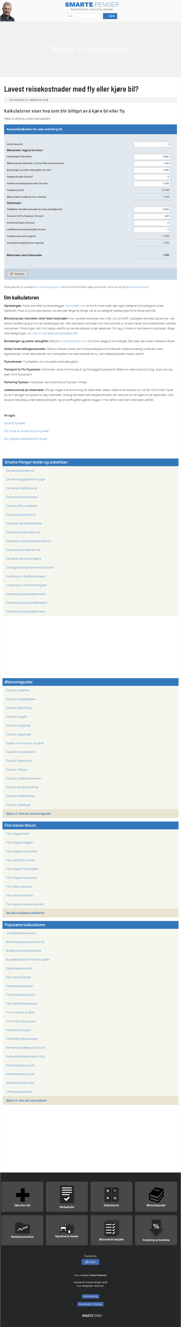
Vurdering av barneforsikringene (26, 585)
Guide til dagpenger (18, 734)
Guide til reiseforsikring (20, 796)
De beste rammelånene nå (23, 550)
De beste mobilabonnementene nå (28, 541)
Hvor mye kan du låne (20, 1012)
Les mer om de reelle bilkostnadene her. (52, 333)
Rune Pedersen (138, 287)
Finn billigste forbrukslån (21, 877)
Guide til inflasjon (17, 769)
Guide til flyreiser (14, 423)
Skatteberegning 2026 (20, 1065)
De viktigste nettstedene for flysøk (25, 439)
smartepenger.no (48, 287)
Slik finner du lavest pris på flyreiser (26, 431)
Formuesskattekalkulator (22, 1003)
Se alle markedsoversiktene (25, 913)
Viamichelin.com (75, 305)
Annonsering (90, 1296)
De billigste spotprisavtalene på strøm (30, 567)
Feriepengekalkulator (19, 986)
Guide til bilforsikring (19, 708)
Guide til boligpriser (18, 725)
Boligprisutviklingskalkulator (24, 950)
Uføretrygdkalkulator (19, 1091)
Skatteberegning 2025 (20, 1074)
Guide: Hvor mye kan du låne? (25, 743)
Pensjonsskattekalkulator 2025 (25, 1056)
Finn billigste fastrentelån (22, 869)
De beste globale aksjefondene (26, 594)
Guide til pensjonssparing (22, 787)
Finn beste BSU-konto (20, 860)
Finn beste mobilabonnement (25, 904)
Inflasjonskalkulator (18, 1030)
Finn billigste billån (18, 833)
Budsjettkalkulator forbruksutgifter (27, 959)
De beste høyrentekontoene (24, 523)
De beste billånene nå (20, 470)
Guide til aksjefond (18, 690)
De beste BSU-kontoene (21, 506)
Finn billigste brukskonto (21, 851)
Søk (111, 16)
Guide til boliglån (16, 716)
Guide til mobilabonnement (23, 778)
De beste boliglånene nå (21, 488)
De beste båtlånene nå (20, 514)
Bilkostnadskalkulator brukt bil (25, 942)
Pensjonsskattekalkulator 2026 (25, 1047)
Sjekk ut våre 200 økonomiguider (28, 813)
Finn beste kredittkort (19, 895)
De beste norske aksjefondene (25, 611)
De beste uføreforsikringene (23, 558)
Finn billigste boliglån (19, 842)
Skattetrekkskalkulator (20, 1083)
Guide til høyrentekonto (21, 752)
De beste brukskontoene (21, 497)
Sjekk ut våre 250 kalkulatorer (26, 1100)
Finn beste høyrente (19, 886)
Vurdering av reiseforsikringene (25, 576)
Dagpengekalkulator (19, 968)
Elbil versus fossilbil (18, 977)
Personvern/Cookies (90, 1304)
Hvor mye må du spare (21, 1021)
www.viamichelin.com (73, 341)
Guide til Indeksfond (18, 760)
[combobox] (83, 16)
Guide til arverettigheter (21, 699)
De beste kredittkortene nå (23, 532)
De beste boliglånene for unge (25, 479)
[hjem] (7, 11)
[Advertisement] (90, 49)
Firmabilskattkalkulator (20, 994)
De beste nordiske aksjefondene (26, 602)
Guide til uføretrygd (18, 805)
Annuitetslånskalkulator (21, 933)
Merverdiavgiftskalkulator (22, 1038)
